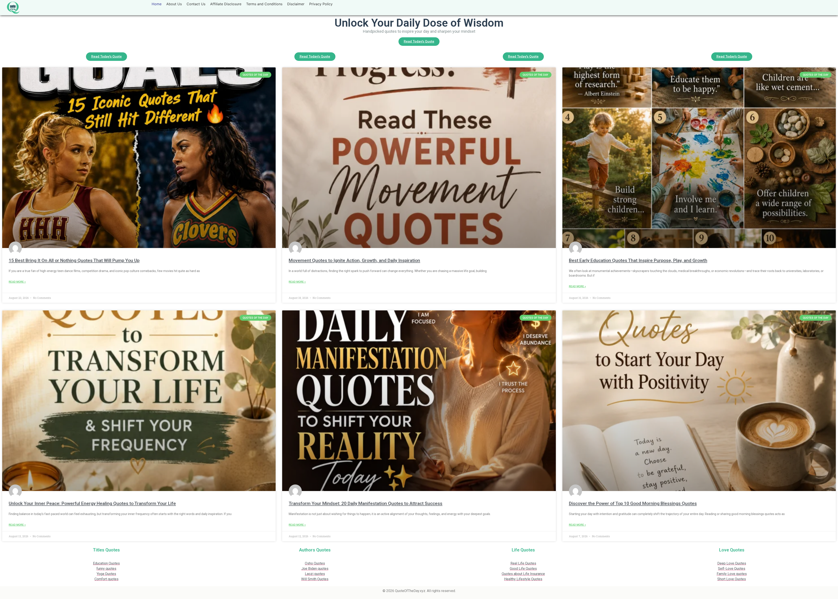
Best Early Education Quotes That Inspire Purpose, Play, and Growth (638, 260)
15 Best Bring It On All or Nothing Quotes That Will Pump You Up (74, 260)
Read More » (17, 281)
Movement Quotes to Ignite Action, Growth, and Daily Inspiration (354, 260)
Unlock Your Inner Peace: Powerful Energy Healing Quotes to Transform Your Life (92, 503)
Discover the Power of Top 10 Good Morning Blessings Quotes (633, 503)
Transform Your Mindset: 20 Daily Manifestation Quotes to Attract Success (365, 503)
